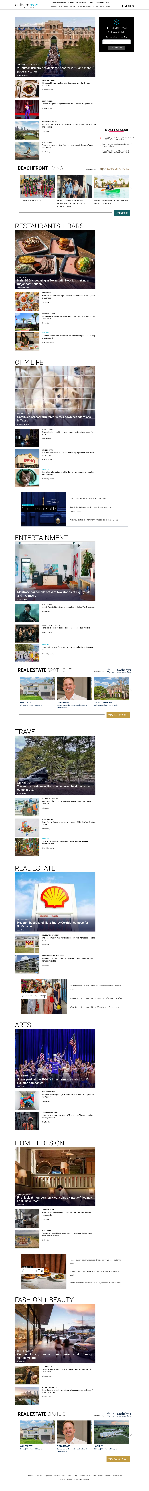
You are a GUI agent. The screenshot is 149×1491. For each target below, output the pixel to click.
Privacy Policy (117, 1476)
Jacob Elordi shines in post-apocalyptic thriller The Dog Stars (68, 607)
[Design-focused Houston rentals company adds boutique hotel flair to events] (27, 1239)
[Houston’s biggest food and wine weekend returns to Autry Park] (27, 653)
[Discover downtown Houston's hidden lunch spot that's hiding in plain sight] (27, 341)
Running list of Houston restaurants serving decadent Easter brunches (95, 1283)
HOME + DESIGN (39, 1143)
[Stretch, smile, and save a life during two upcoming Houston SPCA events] (27, 478)
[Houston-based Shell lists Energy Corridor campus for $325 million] (55, 902)
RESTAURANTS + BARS (49, 226)
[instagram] (129, 6)
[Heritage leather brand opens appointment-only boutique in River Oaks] (27, 1375)
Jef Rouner (45, 808)
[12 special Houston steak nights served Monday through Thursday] (27, 89)
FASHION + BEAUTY (44, 1300)
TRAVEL (27, 732)
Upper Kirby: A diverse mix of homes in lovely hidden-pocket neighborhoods (91, 509)
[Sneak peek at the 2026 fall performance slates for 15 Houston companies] (55, 1059)
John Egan (20, 930)
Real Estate (100, 2)
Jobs (94, 1476)
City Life (71, 2)
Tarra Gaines (21, 1087)
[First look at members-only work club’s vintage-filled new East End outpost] (55, 1177)
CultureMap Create (48, 342)
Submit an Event (59, 1476)
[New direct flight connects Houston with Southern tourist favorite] (27, 807)
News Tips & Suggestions (44, 1476)
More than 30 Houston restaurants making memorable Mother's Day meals (95, 1273)
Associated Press (47, 108)
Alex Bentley (46, 152)
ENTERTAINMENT (41, 538)
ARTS (23, 1025)
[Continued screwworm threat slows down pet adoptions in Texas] (55, 396)
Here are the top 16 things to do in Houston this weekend (66, 628)
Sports (95, 7)
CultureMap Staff (22, 75)
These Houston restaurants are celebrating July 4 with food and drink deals (95, 1262)
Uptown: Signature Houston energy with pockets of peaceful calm (93, 520)
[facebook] (122, 6)
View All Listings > (118, 715)
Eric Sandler (45, 302)
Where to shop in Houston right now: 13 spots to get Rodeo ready (94, 1007)
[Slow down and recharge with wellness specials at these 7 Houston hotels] (27, 1396)
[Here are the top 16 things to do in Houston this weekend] (27, 633)
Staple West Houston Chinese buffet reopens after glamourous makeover (115, 152)
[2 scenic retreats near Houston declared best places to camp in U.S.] (55, 766)
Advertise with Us (85, 1476)
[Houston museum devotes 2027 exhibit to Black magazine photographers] (27, 1121)
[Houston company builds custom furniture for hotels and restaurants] (27, 1218)
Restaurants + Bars (59, 2)
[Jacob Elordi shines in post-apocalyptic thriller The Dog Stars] (27, 613)
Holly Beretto (46, 1122)
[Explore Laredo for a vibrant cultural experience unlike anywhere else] (27, 847)
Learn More (122, 213)
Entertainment (81, 2)
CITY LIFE (29, 362)
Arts (107, 2)
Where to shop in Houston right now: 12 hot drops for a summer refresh (96, 998)
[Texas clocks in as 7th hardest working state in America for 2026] (27, 438)
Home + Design (63, 7)
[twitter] (126, 6)
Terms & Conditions (104, 1476)
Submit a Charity (72, 1476)
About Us (30, 1476)
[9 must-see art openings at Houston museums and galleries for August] (27, 1100)
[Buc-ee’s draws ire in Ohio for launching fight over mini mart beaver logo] (27, 458)
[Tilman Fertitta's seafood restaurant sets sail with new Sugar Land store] (27, 322)
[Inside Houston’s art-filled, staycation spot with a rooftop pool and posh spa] (27, 130)
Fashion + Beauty (76, 7)
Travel (91, 2)
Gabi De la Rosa (47, 1376)
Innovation (87, 7)
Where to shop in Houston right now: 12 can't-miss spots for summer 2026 (95, 988)
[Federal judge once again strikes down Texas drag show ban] (27, 109)
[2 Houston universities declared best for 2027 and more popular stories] (55, 47)
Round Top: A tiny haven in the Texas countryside (87, 498)
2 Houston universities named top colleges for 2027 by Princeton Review (118, 138)
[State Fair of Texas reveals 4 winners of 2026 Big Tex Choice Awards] (27, 828)
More (108, 7)
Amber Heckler (46, 439)
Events (102, 7)
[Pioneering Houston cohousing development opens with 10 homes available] (27, 964)
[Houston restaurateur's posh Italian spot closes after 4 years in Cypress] (27, 301)
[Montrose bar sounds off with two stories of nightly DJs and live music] (55, 571)
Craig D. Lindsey (22, 599)
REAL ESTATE (35, 868)
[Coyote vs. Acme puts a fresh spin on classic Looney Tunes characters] (27, 151)
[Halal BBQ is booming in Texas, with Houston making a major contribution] (55, 260)
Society (53, 7)
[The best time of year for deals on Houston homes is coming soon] (27, 943)
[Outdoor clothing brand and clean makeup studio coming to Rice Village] (55, 1334)
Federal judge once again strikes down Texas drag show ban (68, 104)
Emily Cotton (46, 131)
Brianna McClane (47, 90)
